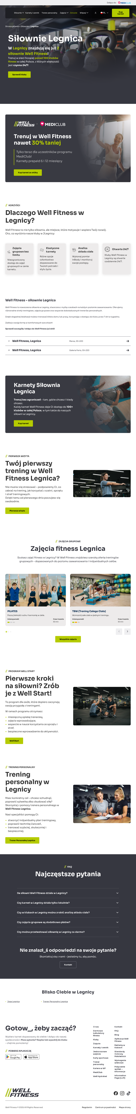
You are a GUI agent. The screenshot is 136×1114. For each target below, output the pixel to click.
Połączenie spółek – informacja (119, 1069)
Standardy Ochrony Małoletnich (120, 1054)
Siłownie (25, 26)
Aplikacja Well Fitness (121, 1040)
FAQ (116, 1031)
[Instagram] (122, 1093)
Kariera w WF (99, 1068)
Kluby (96, 1039)
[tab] (6, 632)
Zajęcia (96, 1043)
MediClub (97, 1072)
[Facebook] (116, 1093)
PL (104, 12)
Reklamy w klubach (119, 1046)
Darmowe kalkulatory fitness (98, 1033)
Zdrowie (73, 13)
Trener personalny (49, 13)
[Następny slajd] (127, 631)
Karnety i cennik (32, 13)
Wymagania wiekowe (120, 1061)
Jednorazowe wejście (100, 1052)
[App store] (31, 1057)
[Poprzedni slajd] (119, 631)
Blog (116, 1035)
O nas (96, 1027)
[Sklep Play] (13, 1057)
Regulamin (87, 1107)
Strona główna (12, 26)
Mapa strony (125, 1107)
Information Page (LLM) (120, 1076)
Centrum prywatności (105, 1107)
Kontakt (118, 1027)
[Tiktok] (128, 1093)
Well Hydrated (100, 1076)
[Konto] (95, 13)
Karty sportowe (100, 1058)
